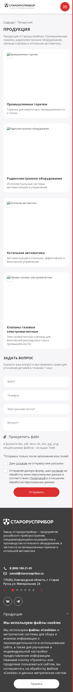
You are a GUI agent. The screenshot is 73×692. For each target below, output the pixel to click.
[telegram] (18, 601)
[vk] (7, 601)
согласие (21, 463)
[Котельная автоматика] (36, 232)
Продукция (12, 614)
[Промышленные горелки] (36, 83)
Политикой (37, 478)
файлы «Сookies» (42, 630)
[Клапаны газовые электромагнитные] (36, 310)
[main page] (28, 522)
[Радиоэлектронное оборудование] (36, 158)
